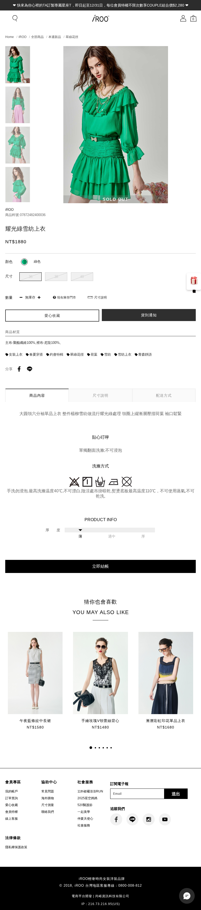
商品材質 (12, 332)
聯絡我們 (47, 812)
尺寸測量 (47, 805)
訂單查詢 (11, 798)
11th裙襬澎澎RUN (90, 791)
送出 (176, 794)
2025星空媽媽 (87, 798)
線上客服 (11, 818)
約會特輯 (56, 354)
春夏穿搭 (36, 354)
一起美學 (83, 812)
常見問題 (47, 791)
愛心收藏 (11, 805)
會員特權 (11, 812)
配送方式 (164, 395)
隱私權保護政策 (16, 847)
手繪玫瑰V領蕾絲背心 (100, 721)
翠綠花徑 (72, 37)
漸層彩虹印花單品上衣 (165, 721)
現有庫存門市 (66, 297)
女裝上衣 (16, 354)
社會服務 (83, 825)
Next (17, 200)
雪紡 (107, 354)
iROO (22, 37)
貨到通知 (149, 315)
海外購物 (47, 798)
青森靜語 (145, 354)
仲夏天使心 (85, 818)
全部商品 (37, 37)
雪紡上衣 (124, 354)
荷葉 (94, 354)
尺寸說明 (100, 297)
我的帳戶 (11, 791)
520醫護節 (84, 805)
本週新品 (54, 37)
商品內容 (37, 395)
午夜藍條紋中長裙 (35, 721)
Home (9, 37)
